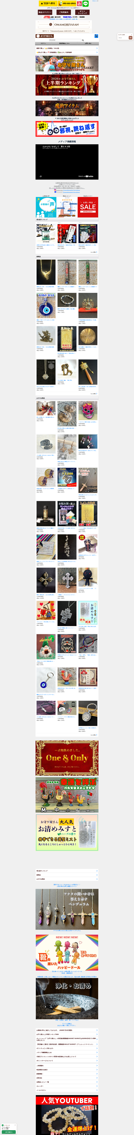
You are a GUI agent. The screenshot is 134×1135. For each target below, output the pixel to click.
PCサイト (95, 1)
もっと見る (93, 252)
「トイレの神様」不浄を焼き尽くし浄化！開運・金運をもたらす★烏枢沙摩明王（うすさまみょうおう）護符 (88, 528)
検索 (130, 37)
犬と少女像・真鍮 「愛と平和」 (65, 380)
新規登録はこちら (64, 43)
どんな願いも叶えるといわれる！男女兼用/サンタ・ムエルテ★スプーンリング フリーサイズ (46, 455)
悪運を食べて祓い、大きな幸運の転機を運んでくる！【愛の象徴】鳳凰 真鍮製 (46, 347)
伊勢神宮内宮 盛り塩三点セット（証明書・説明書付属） (88, 688)
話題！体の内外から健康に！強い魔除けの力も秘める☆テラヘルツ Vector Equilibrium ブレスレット (67, 308)
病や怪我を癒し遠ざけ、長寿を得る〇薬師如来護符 (67, 353)
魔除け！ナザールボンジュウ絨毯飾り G (88, 286)
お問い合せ (88, 43)
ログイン (43, 43)
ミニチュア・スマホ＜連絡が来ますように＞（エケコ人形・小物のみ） (67, 716)
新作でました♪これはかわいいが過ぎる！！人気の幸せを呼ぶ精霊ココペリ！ (67, 964)
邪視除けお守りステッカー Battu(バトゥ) (67, 655)
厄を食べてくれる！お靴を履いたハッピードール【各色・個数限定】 (67, 1050)
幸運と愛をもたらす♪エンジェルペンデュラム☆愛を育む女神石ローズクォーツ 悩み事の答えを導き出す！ (88, 494)
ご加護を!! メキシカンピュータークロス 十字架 (67, 594)
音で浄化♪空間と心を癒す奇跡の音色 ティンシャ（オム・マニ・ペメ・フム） (67, 428)
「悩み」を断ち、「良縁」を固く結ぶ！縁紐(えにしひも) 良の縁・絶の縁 (88, 655)
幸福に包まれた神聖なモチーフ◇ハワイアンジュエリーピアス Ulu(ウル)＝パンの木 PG (67, 461)
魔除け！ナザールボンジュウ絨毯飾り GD (67, 286)
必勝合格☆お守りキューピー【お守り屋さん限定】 (88, 555)
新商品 (39, 912)
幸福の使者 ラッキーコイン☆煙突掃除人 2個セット (46, 488)
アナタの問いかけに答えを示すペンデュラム (67, 1009)
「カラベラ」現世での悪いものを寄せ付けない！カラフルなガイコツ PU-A (88, 422)
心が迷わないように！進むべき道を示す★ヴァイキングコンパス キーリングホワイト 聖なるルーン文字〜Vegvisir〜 (88, 727)
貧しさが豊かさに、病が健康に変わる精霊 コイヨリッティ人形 (46, 417)
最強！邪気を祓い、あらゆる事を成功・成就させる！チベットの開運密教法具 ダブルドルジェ (46, 594)
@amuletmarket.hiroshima (71, 190)
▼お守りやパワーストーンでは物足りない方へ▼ (67, 98)
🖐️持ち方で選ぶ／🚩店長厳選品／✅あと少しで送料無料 (54, 52)
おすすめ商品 (41, 916)
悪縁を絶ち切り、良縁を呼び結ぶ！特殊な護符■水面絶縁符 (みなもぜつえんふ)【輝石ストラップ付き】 (67, 245)
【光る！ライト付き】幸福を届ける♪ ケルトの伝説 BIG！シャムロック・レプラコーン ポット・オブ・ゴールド (46, 661)
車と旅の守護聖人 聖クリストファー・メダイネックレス (67, 628)
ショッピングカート (96, 36)
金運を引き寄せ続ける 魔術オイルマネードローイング (46, 245)
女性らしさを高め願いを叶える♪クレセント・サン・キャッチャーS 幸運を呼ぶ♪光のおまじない (67, 561)
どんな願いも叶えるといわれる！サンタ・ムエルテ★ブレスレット (46, 716)
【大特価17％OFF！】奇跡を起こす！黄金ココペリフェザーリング (67, 488)
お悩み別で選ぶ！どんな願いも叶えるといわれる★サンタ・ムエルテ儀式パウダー (67, 528)
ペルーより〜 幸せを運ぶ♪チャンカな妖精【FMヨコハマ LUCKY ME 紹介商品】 (46, 621)
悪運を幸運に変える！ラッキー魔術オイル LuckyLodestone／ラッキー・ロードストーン (46, 528)
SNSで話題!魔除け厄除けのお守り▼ (68, 118)
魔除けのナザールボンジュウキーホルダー (46, 694)
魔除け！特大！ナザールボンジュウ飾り (46, 320)
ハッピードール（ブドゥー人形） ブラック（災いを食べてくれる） (88, 588)
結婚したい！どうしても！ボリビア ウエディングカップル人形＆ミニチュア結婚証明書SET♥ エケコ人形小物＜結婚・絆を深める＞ (46, 561)
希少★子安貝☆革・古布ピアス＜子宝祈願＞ (88, 450)
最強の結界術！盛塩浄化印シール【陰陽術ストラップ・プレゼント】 (88, 245)
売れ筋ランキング (42, 908)
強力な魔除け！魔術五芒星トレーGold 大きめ (88, 347)
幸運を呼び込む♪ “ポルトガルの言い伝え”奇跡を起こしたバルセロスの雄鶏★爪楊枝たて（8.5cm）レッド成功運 (67, 688)
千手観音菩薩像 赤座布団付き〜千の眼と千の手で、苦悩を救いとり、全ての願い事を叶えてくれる (88, 320)
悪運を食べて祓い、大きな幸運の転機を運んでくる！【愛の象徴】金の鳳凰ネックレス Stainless (46, 286)
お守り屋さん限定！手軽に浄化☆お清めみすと (88, 626)
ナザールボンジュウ (67, 120)
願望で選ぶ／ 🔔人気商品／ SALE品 (48, 48)
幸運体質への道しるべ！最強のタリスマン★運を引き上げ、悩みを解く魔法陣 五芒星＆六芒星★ (67, 1096)
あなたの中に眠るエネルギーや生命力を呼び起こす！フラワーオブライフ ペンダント (46, 386)
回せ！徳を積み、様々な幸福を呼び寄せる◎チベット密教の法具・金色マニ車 (88, 386)
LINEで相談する (8, 1132)
